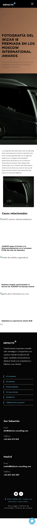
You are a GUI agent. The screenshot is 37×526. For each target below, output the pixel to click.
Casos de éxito (12, 392)
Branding (5, 62)
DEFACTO (10, 397)
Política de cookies (24, 508)
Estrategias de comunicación (22, 62)
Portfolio (15, 67)
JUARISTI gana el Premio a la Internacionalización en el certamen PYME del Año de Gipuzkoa (17, 248)
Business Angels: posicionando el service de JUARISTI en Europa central (18, 285)
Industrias (10, 382)
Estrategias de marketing (12, 64)
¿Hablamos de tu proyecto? (15, 402)
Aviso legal (13, 506)
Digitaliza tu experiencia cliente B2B (17, 321)
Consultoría (11, 376)
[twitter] (21, 494)
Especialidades (12, 387)
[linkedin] (16, 494)
